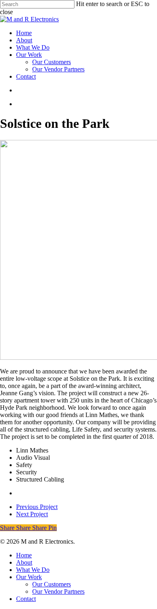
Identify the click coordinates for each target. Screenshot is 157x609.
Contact (26, 598)
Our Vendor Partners (58, 591)
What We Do (33, 569)
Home (24, 555)
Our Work (29, 577)
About (24, 562)
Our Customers (51, 584)
